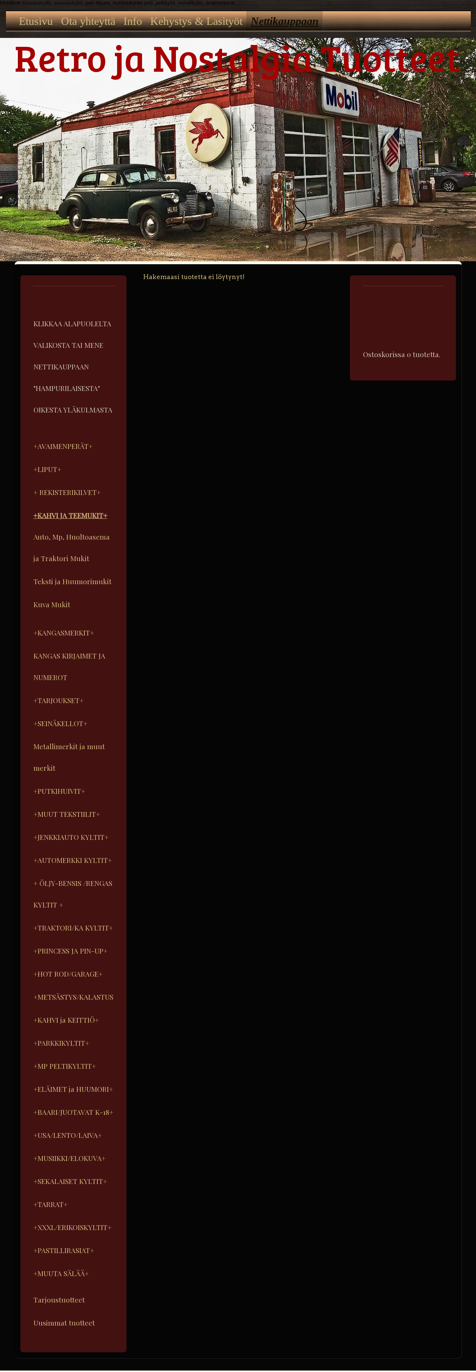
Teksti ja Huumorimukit (72, 581)
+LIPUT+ (47, 469)
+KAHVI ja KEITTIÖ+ (66, 1020)
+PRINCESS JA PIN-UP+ (70, 950)
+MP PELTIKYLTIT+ (64, 1066)
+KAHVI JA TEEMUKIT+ (70, 515)
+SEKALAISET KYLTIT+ (70, 1181)
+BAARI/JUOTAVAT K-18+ (73, 1112)
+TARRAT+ (50, 1204)
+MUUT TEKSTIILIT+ (66, 814)
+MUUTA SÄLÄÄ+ (61, 1273)
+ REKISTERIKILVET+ (67, 492)
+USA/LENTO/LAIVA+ (67, 1135)
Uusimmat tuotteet (64, 1322)
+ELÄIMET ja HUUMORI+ (73, 1089)
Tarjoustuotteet (59, 1299)
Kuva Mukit (51, 604)
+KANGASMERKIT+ (63, 632)
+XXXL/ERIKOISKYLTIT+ (72, 1227)
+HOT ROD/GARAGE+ (68, 973)
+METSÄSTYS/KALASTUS (73, 997)
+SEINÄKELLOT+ (60, 723)
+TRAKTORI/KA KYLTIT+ (73, 927)
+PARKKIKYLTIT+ (61, 1043)
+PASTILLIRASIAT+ (63, 1250)
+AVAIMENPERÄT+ (63, 446)
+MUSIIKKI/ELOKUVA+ (69, 1158)
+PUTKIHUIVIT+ (59, 791)
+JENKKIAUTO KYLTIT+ (71, 837)
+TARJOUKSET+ (58, 700)
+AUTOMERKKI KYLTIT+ (72, 860)
